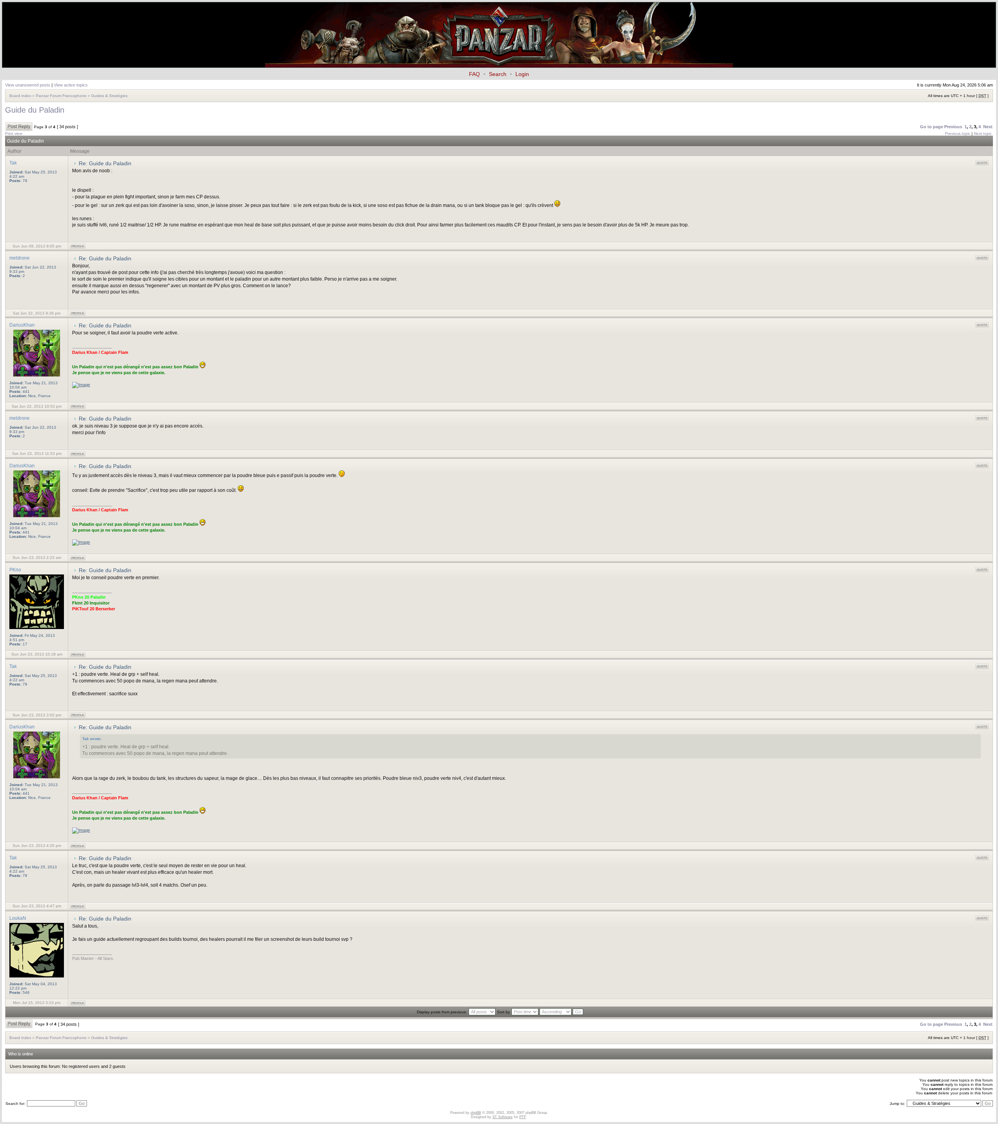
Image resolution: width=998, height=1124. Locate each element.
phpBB (476, 1113)
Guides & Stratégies (109, 96)
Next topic (983, 133)
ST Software (502, 1117)
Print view (13, 133)
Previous (953, 126)
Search (497, 74)
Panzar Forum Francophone (61, 96)
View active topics (71, 85)
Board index (20, 96)
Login (522, 74)
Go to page (931, 126)
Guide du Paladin (34, 110)
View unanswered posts (27, 85)
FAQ (474, 74)
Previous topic (957, 133)
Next (988, 126)
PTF (522, 1117)
